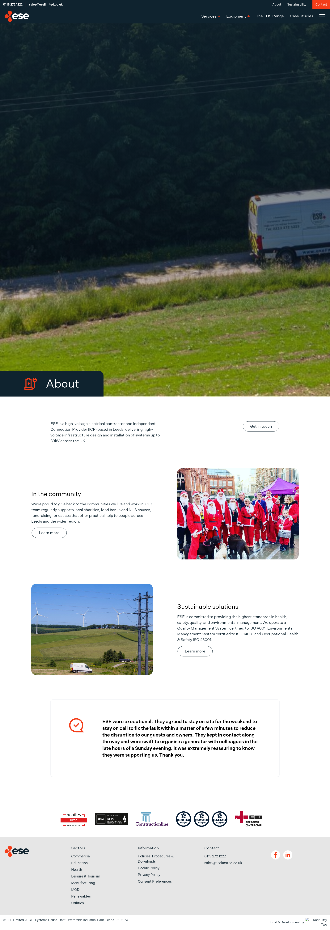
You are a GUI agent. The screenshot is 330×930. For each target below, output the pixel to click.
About (276, 4)
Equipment (236, 16)
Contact (321, 4)
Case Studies (301, 16)
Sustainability (296, 4)
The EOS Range (270, 16)
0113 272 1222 (13, 4)
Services (208, 16)
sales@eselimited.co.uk (46, 4)
